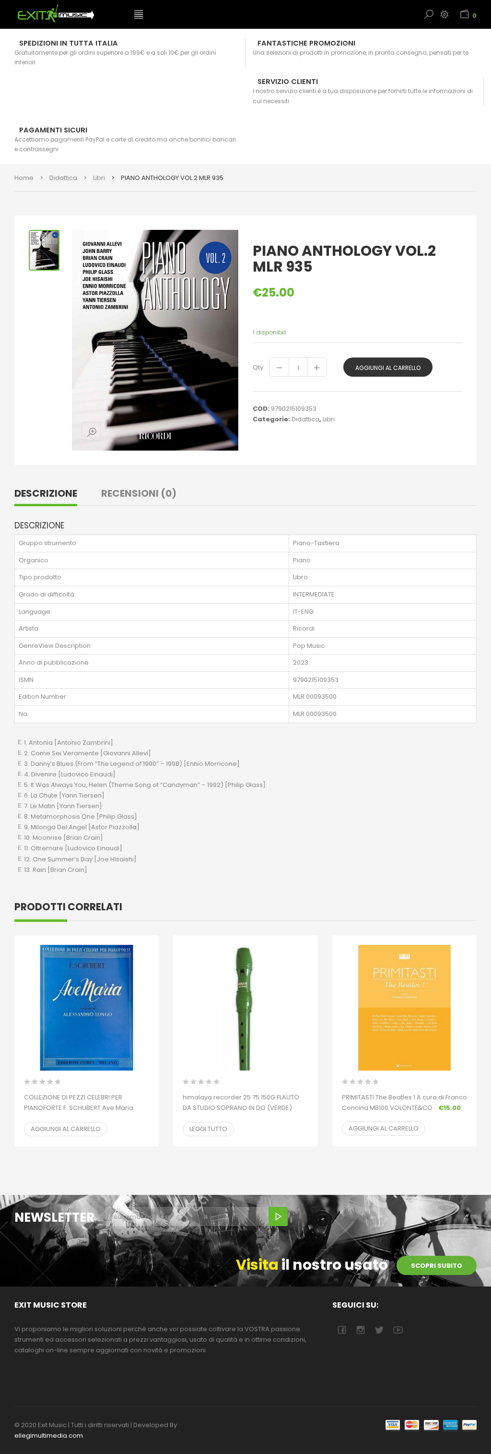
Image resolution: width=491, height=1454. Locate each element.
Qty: (259, 367)
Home (24, 177)
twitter (379, 1330)
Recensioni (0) (138, 493)
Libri (99, 177)
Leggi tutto (208, 1128)
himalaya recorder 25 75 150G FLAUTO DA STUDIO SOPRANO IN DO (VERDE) (241, 1108)
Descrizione (45, 493)
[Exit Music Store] (66, 13)
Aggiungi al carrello (388, 368)
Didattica (63, 177)
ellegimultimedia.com (48, 1435)
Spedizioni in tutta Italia (68, 43)
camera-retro (360, 1330)
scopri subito (436, 1265)
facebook (342, 1330)
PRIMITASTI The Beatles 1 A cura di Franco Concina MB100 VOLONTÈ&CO (404, 1102)
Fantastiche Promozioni (306, 43)
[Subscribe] (278, 1216)
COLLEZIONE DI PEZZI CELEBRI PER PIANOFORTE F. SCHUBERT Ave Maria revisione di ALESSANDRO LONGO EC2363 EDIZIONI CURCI (78, 1113)
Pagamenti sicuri (53, 130)
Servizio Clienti (287, 81)
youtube (398, 1330)
